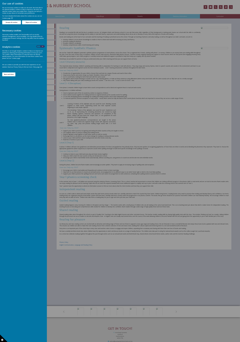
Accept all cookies (11, 22)
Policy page (36, 67)
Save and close (9, 74)
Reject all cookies (31, 22)
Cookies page (6, 18)
